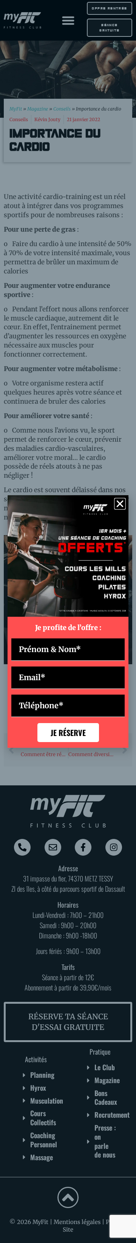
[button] (120, 504)
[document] (68, 621)
